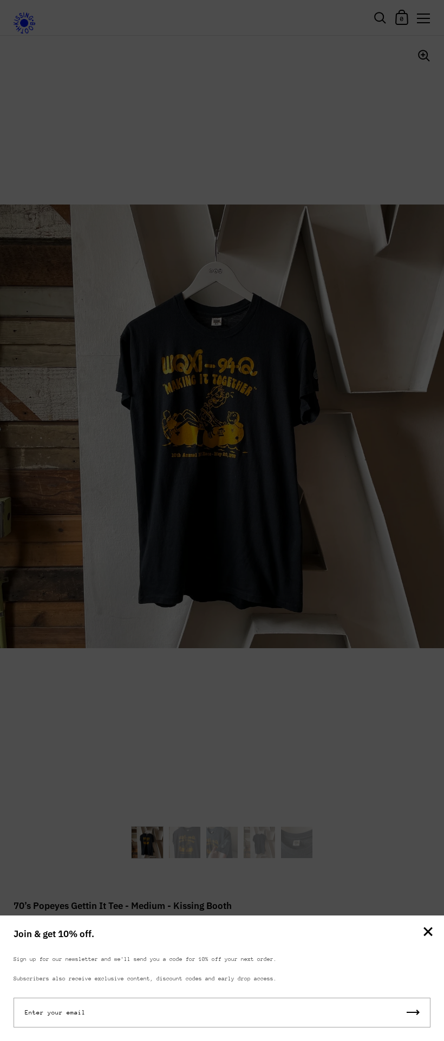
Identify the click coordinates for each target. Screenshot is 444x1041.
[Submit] (413, 1012)
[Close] (428, 932)
